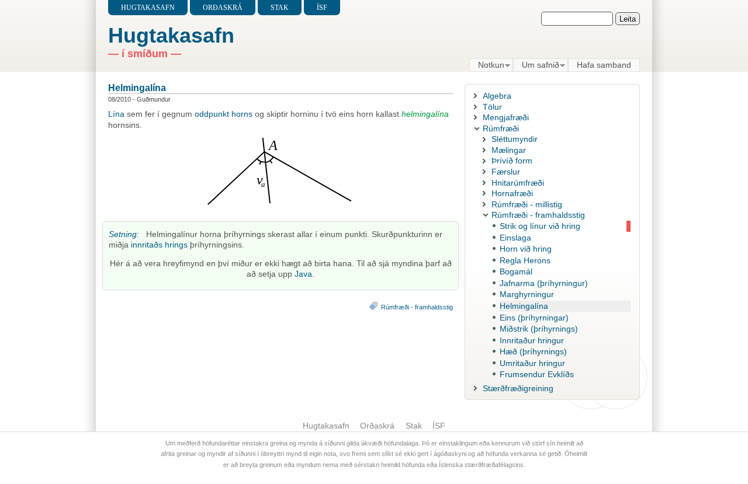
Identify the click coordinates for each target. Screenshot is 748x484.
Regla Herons (525, 260)
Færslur (505, 171)
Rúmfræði (501, 128)
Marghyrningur (527, 294)
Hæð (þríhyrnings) (533, 351)
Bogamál (516, 271)
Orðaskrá (223, 8)
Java (303, 273)
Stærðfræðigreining (518, 388)
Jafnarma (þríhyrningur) (544, 283)
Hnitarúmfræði (517, 182)
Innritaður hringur (532, 340)
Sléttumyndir (514, 139)
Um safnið (536, 65)
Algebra (497, 95)
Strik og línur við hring (540, 226)
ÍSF (322, 8)
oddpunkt (212, 114)
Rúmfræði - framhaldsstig (417, 307)
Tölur (492, 107)
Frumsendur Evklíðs (537, 374)
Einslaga (515, 237)
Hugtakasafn (148, 8)
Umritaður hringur (532, 363)
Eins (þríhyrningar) (534, 317)
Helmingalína (137, 87)
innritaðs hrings (159, 244)
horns (241, 114)
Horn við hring (526, 248)
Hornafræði (512, 193)
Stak (280, 8)
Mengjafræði (506, 117)
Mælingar (508, 150)
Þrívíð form (511, 160)
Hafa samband (604, 64)
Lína (116, 114)
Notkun (486, 65)
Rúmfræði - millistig (526, 204)
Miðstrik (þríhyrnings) (539, 328)
